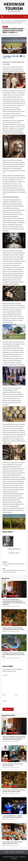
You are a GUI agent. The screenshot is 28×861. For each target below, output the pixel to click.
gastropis (10, 595)
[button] (2, 16)
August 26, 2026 (15, 606)
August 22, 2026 (15, 767)
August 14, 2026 (15, 658)
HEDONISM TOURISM (14, 6)
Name (4, 694)
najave (9, 760)
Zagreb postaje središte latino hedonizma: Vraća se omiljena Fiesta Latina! (13, 842)
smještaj (10, 649)
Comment (5, 675)
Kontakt (7, 851)
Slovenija (16, 595)
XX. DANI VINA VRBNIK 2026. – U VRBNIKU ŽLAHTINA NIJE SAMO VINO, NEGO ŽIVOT (12, 816)
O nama (12, 851)
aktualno (5, 624)
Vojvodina (15, 649)
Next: (14, 570)
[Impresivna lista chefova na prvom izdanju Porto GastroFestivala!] (14, 753)
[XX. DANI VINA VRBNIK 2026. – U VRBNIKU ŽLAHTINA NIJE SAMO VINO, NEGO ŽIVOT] (14, 805)
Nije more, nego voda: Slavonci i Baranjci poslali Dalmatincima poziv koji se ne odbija (13, 628)
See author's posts (14, 553)
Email (16, 694)
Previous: (14, 563)
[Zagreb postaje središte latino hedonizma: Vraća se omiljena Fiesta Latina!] (14, 831)
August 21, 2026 (15, 631)
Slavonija (15, 624)
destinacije (5, 26)
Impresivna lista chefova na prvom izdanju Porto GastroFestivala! (13, 764)
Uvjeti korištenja (19, 851)
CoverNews (21, 856)
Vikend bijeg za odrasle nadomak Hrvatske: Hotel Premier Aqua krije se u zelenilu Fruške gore (14, 654)
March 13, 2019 (15, 35)
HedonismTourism (7, 35)
